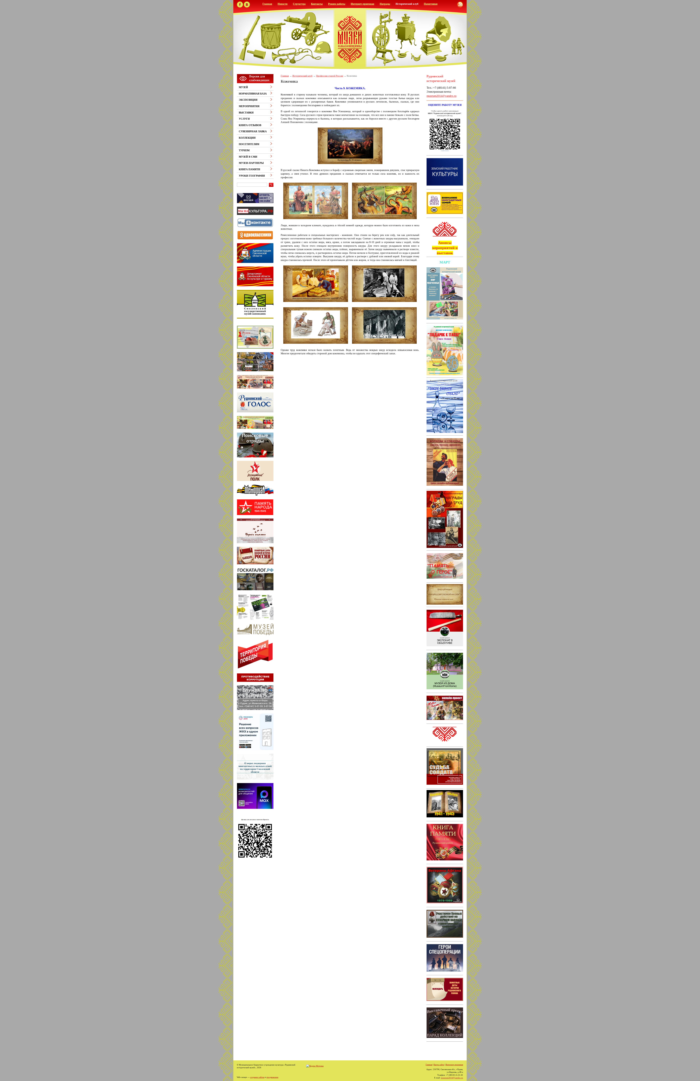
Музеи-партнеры (251, 163)
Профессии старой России (329, 76)
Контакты (317, 4)
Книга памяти (249, 169)
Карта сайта (439, 1064)
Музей (243, 87)
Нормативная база (253, 93)
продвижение (272, 1077)
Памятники (431, 4)
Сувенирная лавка (253, 131)
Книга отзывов (250, 125)
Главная (267, 4)
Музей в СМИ (248, 156)
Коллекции (247, 137)
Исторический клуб (407, 4)
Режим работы (336, 4)
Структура (299, 4)
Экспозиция (248, 100)
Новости (282, 4)
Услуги (244, 118)
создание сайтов (257, 1077)
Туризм (244, 150)
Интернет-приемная (362, 4)
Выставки (246, 112)
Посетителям (249, 144)
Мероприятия (249, 106)
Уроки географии (252, 175)
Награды (385, 4)
